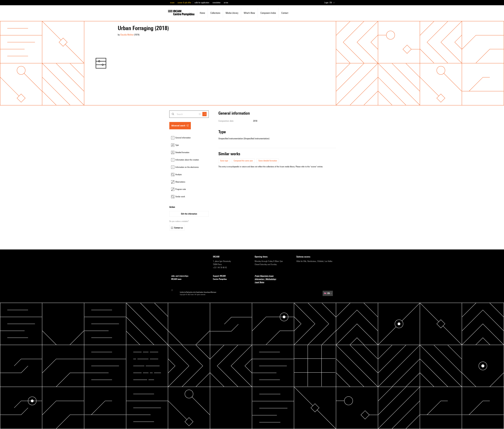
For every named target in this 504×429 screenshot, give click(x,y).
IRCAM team (176, 279)
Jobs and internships (179, 276)
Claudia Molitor (127, 34)
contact (284, 12)
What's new (249, 12)
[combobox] (189, 114)
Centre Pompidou (220, 279)
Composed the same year (243, 160)
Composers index (268, 12)
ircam (172, 2)
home (202, 12)
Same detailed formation (267, 160)
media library (232, 12)
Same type (224, 160)
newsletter (216, 2)
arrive (226, 2)
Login (326, 2)
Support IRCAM (219, 276)
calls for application (202, 2)
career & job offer (184, 2)
